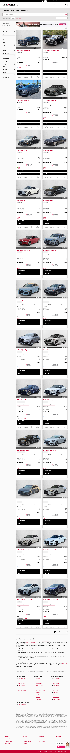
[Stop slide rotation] (66, 28)
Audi (13, 18)
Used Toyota (56, 697)
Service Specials (25, 739)
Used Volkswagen (57, 699)
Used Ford (55, 681)
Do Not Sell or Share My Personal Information (59, 751)
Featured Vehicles (8, 743)
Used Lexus (38, 687)
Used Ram (55, 692)
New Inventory (20, 4)
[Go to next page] (67, 632)
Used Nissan (56, 690)
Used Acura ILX (21, 685)
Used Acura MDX (21, 683)
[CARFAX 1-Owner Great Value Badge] (19, 68)
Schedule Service (25, 738)
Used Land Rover (39, 685)
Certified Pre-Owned (8, 741)
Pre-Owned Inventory (29, 4)
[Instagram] (44, 1)
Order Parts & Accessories (26, 741)
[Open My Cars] (65, 5)
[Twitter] (46, 1)
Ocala (26, 664)
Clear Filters (18, 18)
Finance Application (42, 738)
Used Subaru (56, 694)
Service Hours (24, 745)
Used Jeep (55, 687)
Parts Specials (24, 743)
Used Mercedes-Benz (40, 690)
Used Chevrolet (56, 678)
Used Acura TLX (21, 687)
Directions (57, 739)
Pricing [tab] (23, 55)
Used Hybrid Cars (22, 704)
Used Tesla (38, 697)
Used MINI (38, 692)
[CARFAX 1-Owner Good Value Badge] (26, 617)
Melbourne (64, 663)
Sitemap (51, 751)
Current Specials (7, 745)
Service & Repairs (53, 4)
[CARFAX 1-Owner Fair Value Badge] (19, 468)
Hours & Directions (44, 751)
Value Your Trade (42, 741)
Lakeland (29, 664)
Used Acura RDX (21, 681)
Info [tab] (35, 55)
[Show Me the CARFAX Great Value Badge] (45, 118)
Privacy (49, 751)
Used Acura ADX (21, 678)
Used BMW (38, 681)
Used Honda (56, 683)
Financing (36, 4)
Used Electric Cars (22, 707)
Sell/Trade (47, 4)
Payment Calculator (42, 739)
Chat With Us (20, 73)
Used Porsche (39, 694)
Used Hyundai (56, 685)
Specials (41, 4)
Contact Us (58, 738)
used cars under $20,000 (31, 642)
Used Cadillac (39, 683)
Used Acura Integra (22, 690)
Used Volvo (38, 699)
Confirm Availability (21, 71)
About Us (60, 4)
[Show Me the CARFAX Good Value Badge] (19, 268)
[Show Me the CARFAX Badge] (45, 218)
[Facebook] (42, 1)
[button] (28, 52)
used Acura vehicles (46, 641)
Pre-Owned (7, 739)
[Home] (5, 5)
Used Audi (38, 678)
